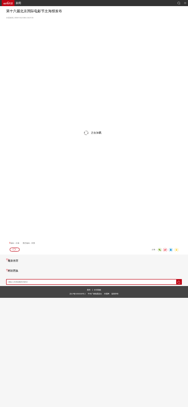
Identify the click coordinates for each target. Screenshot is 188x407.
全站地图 (97, 290)
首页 (89, 290)
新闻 (18, 3)
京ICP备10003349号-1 (78, 294)
